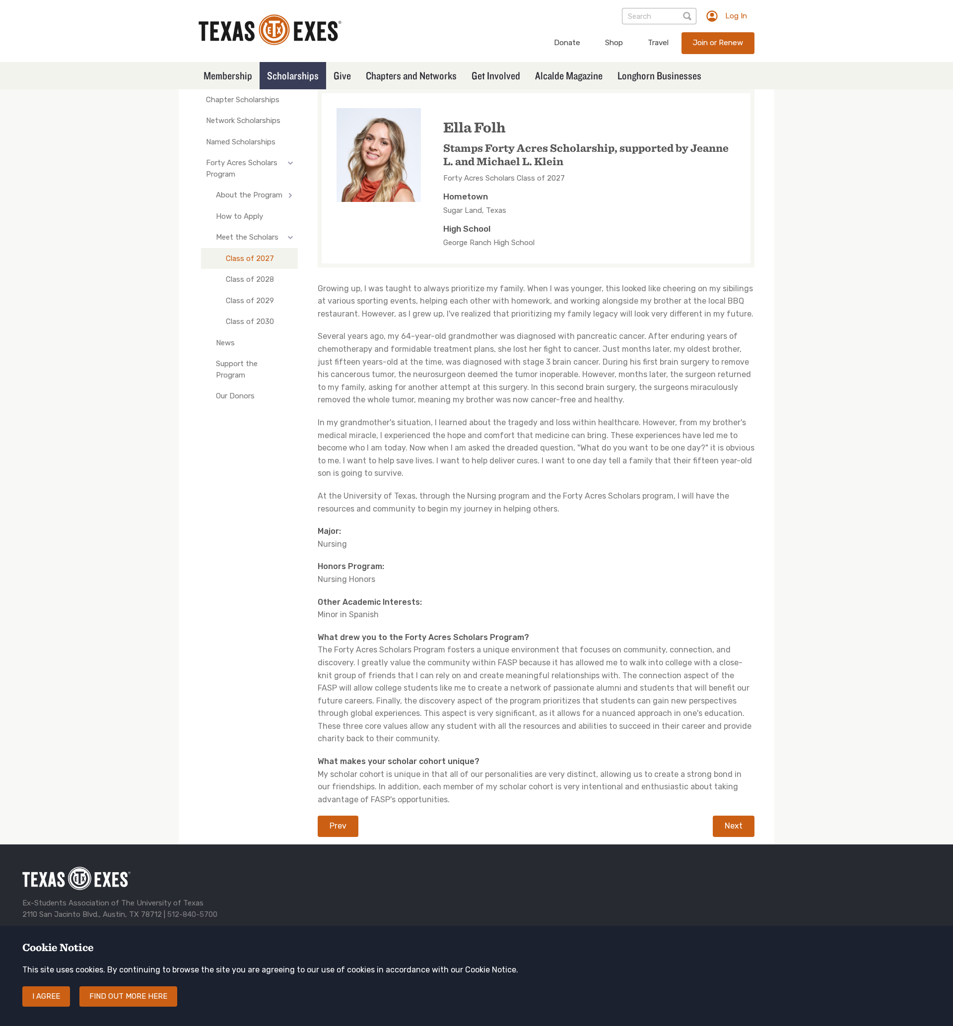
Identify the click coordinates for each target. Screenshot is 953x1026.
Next (734, 826)
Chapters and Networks (411, 75)
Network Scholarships (243, 120)
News (225, 342)
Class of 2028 (250, 279)
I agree (46, 996)
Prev (338, 826)
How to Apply (239, 216)
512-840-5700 (192, 914)
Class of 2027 (250, 258)
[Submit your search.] (688, 16)
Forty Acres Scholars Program (241, 168)
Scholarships (293, 75)
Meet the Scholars (247, 237)
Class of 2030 (250, 321)
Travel (658, 42)
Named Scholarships (240, 141)
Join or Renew (718, 42)
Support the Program (237, 369)
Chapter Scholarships (242, 99)
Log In (736, 15)
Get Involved (496, 75)
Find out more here (128, 996)
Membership (228, 75)
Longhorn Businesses (659, 75)
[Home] (270, 42)
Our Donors (235, 395)
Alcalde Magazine (569, 75)
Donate (567, 42)
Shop (614, 42)
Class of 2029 (250, 300)
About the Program (249, 195)
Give (342, 75)
